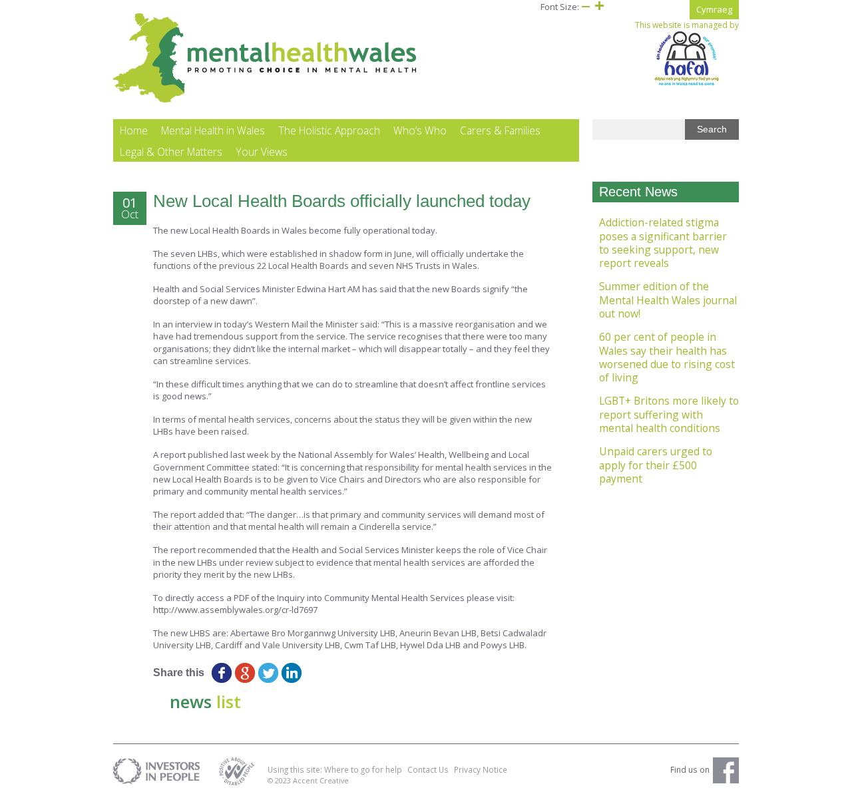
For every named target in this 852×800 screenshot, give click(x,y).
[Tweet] (268, 673)
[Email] (314, 673)
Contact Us (428, 769)
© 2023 (280, 780)
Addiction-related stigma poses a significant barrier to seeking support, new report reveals (663, 243)
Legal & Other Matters (171, 151)
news (205, 701)
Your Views (262, 151)
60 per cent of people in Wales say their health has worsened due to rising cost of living (667, 357)
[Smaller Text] (585, 7)
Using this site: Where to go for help (335, 769)
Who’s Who (420, 130)
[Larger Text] (599, 7)
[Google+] (244, 673)
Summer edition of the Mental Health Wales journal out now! (668, 300)
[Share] (337, 673)
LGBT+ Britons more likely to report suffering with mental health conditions (669, 414)
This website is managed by (687, 25)
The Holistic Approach (329, 130)
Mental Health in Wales (213, 130)
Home (134, 130)
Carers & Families (500, 130)
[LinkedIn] (291, 673)
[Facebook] (221, 673)
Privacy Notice (480, 769)
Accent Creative (321, 780)
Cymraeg (714, 9)
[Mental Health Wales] (265, 100)
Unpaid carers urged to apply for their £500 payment (655, 465)
